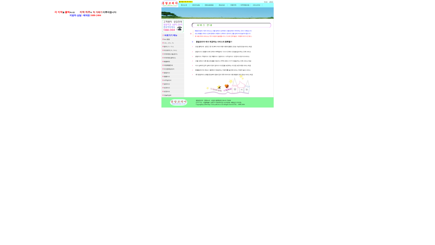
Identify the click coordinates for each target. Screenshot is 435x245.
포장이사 (167, 91)
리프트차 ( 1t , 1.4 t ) (170, 50)
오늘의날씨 (167, 95)
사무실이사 (167, 80)
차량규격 (233, 5)
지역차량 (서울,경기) (170, 54)
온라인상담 (196, 5)
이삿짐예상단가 (169, 69)
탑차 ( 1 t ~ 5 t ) (168, 46)
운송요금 (222, 5)
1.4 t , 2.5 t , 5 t (169, 43)
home (266, 2)
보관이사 (167, 88)
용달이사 (167, 73)
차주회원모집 (244, 5)
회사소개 (184, 5)
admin (271, 2)
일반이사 (167, 84)
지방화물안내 (168, 65)
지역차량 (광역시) (169, 58)
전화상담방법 (209, 5)
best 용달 (167, 39)
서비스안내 (256, 5)
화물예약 (167, 61)
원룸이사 (167, 76)
